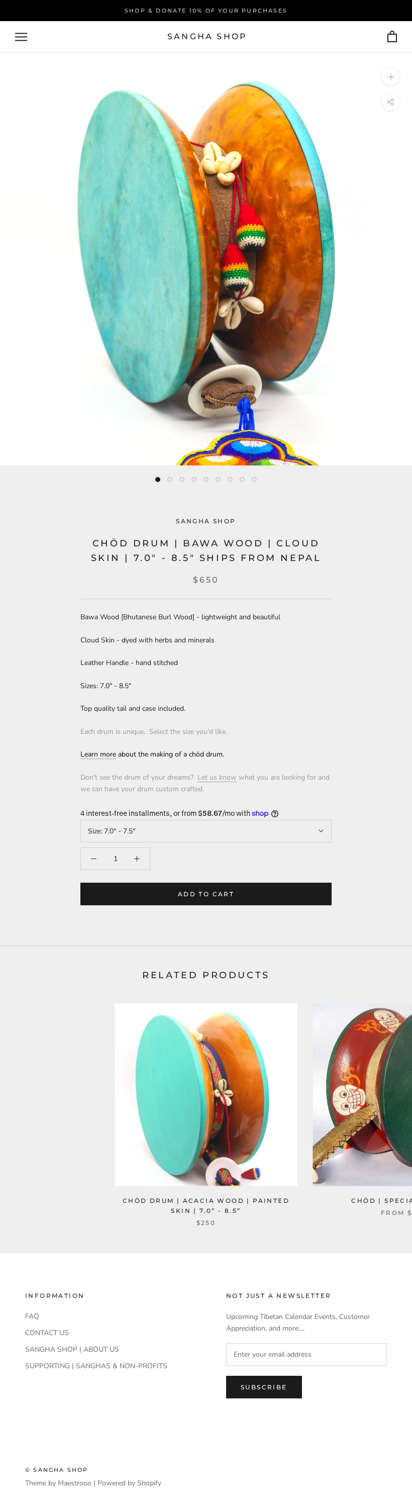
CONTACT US (47, 1333)
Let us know (217, 777)
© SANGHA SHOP (56, 1469)
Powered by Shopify (129, 1483)
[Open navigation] (21, 37)
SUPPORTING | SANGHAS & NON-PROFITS (96, 1366)
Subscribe (264, 1387)
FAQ (32, 1316)
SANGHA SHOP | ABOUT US (72, 1349)
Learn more (98, 754)
